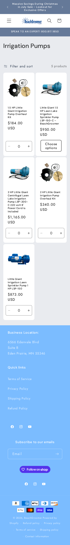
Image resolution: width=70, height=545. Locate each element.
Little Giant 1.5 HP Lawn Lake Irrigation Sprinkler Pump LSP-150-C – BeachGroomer (49, 115)
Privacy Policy (18, 388)
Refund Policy (18, 408)
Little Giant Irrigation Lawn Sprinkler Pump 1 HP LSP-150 (18, 284)
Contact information (37, 536)
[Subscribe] (57, 454)
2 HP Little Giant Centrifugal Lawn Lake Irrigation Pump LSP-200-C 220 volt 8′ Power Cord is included (18, 202)
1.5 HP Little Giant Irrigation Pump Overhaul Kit (17, 112)
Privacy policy (52, 523)
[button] (9, 21)
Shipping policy (49, 530)
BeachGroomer (33, 518)
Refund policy (31, 523)
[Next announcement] (62, 7)
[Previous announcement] (7, 7)
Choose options (51, 145)
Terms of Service (20, 379)
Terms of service (26, 530)
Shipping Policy (19, 398)
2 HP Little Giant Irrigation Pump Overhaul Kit (50, 195)
